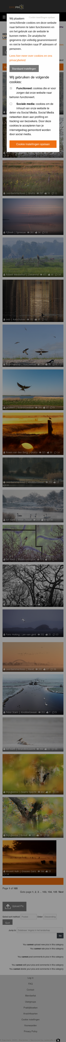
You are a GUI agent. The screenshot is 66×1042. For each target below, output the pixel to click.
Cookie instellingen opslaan (42, 17)
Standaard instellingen (24, 68)
